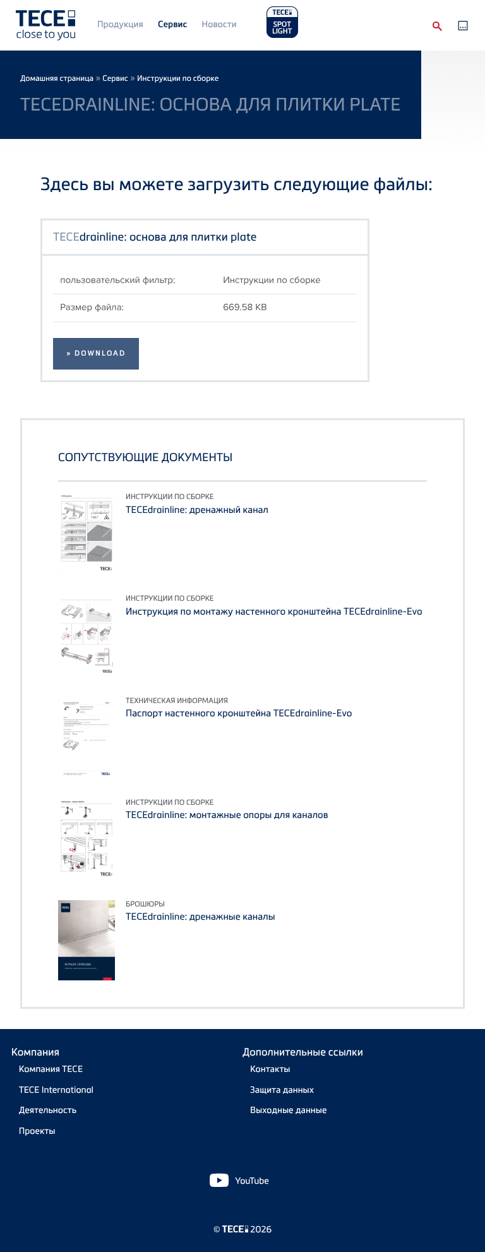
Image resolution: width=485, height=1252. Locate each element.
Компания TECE (51, 1069)
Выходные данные (288, 1110)
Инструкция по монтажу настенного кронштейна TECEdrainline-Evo (274, 611)
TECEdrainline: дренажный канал (197, 509)
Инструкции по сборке (178, 78)
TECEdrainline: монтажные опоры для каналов (227, 815)
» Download (96, 353)
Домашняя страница (56, 78)
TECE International (56, 1090)
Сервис (172, 24)
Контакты (270, 1069)
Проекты (37, 1131)
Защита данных (282, 1090)
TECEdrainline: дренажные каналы (200, 916)
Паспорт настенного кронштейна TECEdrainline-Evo (239, 713)
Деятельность (48, 1110)
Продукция (120, 24)
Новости (219, 24)
